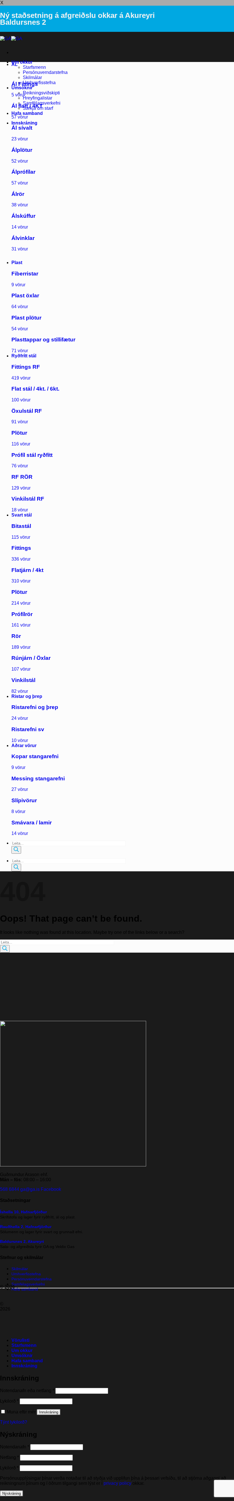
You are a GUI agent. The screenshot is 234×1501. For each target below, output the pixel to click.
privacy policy (117, 1483)
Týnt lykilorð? (13, 1422)
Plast (16, 262)
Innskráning (48, 1412)
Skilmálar (32, 77)
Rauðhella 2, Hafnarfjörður (25, 1226)
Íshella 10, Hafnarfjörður (23, 1212)
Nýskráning (11, 1493)
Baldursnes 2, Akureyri (22, 1241)
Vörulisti (20, 1340)
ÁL (14, 64)
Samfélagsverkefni (28, 1284)
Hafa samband (27, 113)
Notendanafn (14, 1446)
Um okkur (22, 62)
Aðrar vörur (24, 745)
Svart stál (21, 515)
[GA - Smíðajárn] (11, 38)
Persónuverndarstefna (45, 72)
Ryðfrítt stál (23, 355)
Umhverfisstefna (39, 82)
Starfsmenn (34, 67)
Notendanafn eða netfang (27, 1390)
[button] (24, 123)
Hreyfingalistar (37, 98)
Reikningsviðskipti (41, 92)
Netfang (9, 1457)
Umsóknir (22, 87)
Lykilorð (9, 1401)
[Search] (16, 850)
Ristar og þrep (26, 696)
